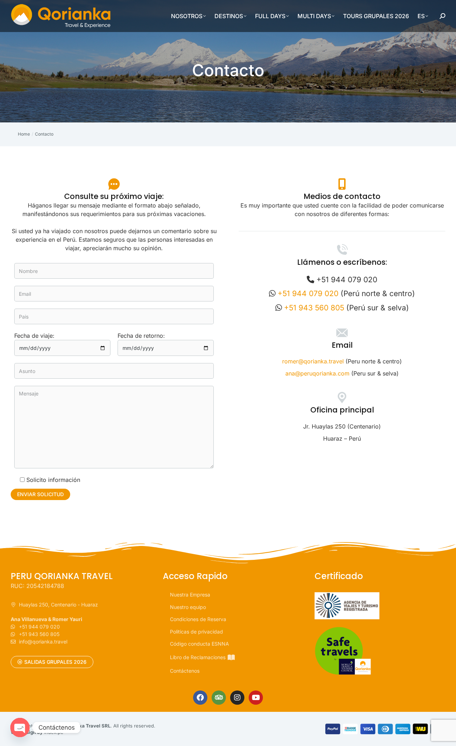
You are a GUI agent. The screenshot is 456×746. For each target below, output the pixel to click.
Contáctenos (185, 671)
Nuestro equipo (188, 607)
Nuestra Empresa (190, 595)
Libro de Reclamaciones (198, 657)
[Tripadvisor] (219, 697)
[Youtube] (256, 697)
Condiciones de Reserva (198, 619)
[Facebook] (200, 697)
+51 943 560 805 (314, 307)
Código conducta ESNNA (199, 644)
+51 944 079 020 (308, 293)
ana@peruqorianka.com (317, 373)
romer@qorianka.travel (313, 361)
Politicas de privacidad (196, 632)
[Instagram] (237, 697)
